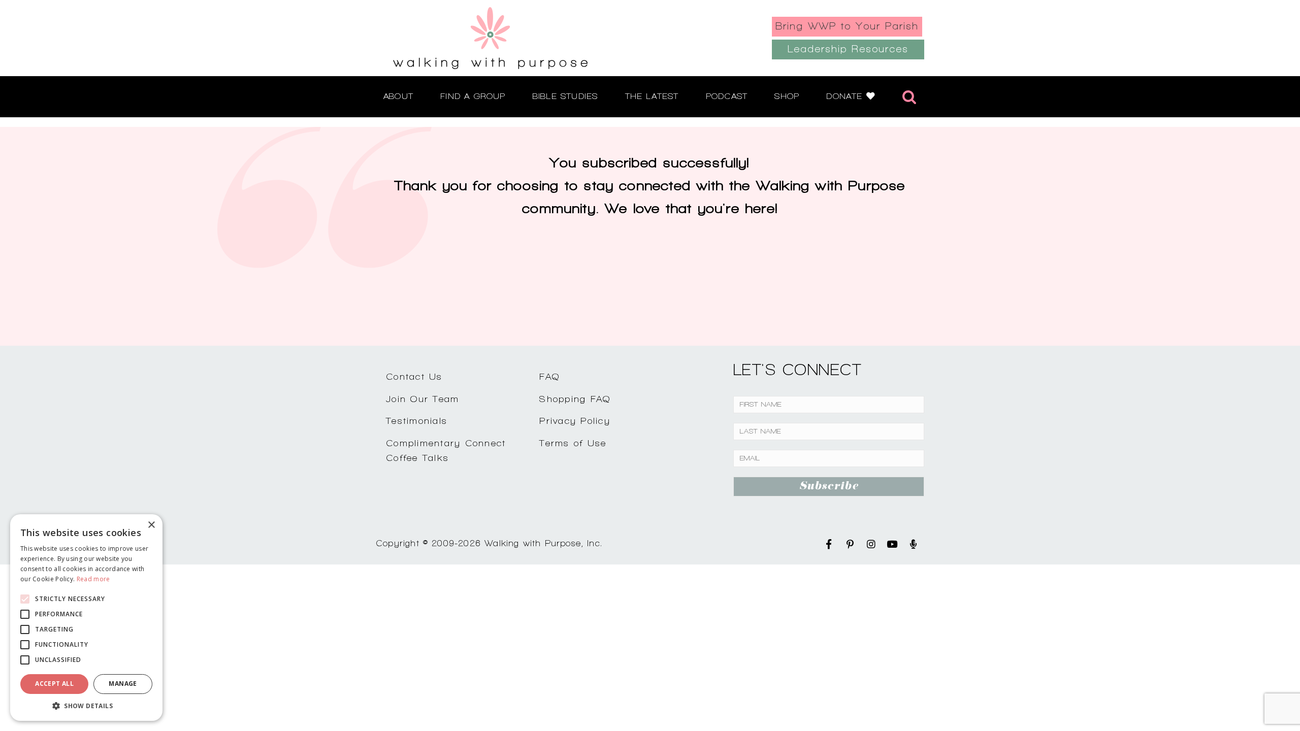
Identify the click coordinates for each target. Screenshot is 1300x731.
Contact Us (414, 376)
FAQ (549, 376)
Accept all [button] (54, 683)
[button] (86, 706)
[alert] (86, 617)
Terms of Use (572, 443)
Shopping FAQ (574, 399)
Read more (93, 579)
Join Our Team (422, 399)
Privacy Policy (574, 420)
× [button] (151, 525)
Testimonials (416, 420)
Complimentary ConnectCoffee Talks (446, 450)
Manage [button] (123, 683)
